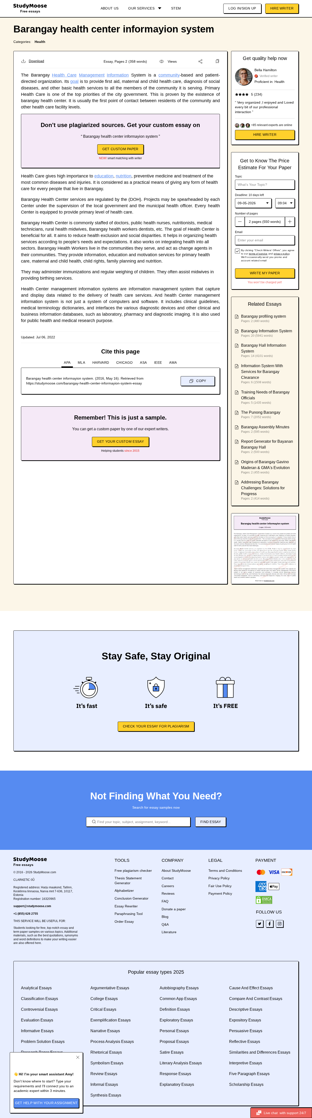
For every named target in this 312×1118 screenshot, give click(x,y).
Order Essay (124, 921)
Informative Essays (37, 1031)
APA (67, 362)
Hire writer (264, 135)
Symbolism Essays (106, 1063)
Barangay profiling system (263, 316)
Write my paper (265, 273)
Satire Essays (172, 1052)
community (169, 75)
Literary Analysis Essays (181, 1063)
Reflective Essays (244, 1042)
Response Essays (175, 1074)
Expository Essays (245, 1020)
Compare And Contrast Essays (255, 999)
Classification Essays (39, 999)
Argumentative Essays (109, 988)
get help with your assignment (46, 1103)
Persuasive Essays (245, 1031)
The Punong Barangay (260, 412)
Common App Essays (178, 999)
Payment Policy (220, 893)
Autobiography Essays (179, 988)
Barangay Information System (266, 331)
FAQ (165, 901)
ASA (143, 362)
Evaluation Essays (37, 1020)
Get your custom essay (120, 441)
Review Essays (103, 1074)
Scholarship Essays (246, 1084)
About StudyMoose (176, 871)
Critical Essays (103, 1009)
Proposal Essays (174, 1042)
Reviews (168, 893)
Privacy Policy (219, 878)
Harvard (100, 362)
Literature (169, 932)
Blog (165, 917)
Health (40, 42)
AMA (173, 362)
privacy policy (281, 253)
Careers (168, 886)
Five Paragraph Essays (249, 1074)
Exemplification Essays (110, 1020)
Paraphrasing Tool (129, 914)
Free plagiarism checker (133, 871)
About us (109, 8)
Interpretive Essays (245, 1063)
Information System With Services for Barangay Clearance (262, 372)
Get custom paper (120, 149)
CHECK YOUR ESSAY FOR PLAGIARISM (156, 726)
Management (92, 75)
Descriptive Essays (245, 1009)
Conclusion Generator (131, 898)
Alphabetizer (124, 890)
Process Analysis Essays (112, 1042)
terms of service (258, 253)
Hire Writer (281, 8)
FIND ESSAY (210, 822)
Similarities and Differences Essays (259, 1052)
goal (74, 81)
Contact (168, 878)
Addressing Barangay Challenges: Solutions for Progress (263, 488)
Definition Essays (175, 1009)
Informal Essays (104, 1084)
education (103, 176)
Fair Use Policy (220, 886)
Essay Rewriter (126, 906)
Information (118, 75)
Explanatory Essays (177, 1084)
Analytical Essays (36, 988)
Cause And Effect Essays (251, 988)
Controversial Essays (39, 1009)
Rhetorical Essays (106, 1052)
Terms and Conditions (225, 871)
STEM (176, 8)
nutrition (123, 176)
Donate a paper (174, 909)
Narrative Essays (105, 1031)
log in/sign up (242, 8)
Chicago (124, 362)
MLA (81, 362)
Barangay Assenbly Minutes (265, 427)
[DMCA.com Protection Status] (264, 900)
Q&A (165, 924)
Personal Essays (174, 1031)
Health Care (64, 75)
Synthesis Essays (105, 1095)
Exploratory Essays (176, 1020)
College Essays (104, 999)
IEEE (158, 362)
